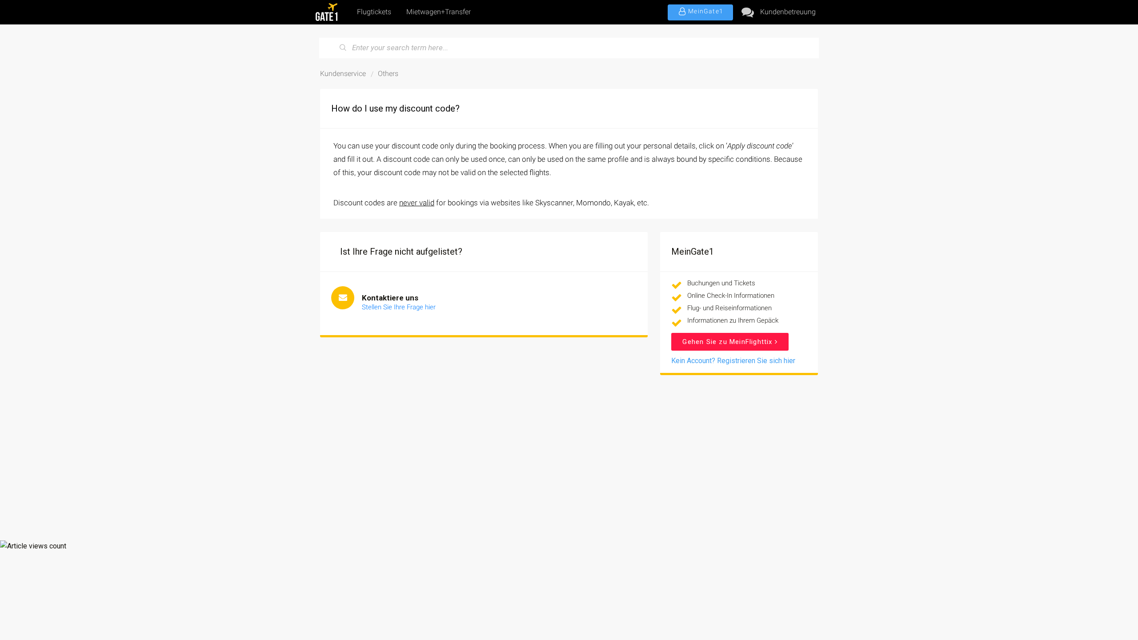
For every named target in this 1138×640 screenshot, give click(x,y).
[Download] (552, 206)
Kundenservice (343, 73)
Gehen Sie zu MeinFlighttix (728, 342)
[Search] (343, 48)
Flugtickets (374, 12)
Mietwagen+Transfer (438, 12)
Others (388, 73)
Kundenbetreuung (788, 12)
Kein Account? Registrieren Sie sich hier (733, 360)
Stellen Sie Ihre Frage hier (399, 307)
